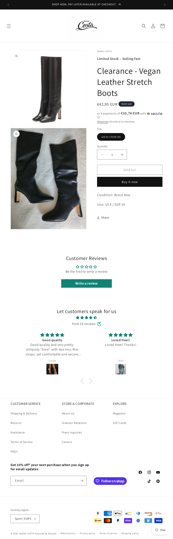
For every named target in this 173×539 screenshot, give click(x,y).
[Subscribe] (81, 481)
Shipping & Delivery (24, 413)
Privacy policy (87, 533)
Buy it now (130, 182)
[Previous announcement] (8, 4)
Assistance (18, 432)
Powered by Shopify (46, 533)
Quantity (102, 146)
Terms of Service (22, 442)
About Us (68, 413)
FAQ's (14, 451)
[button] (9, 26)
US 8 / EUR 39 (113, 138)
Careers (67, 442)
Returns (16, 423)
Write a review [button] (86, 283)
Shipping (102, 121)
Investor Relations (74, 423)
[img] (86, 318)
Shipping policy (130, 533)
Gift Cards (119, 423)
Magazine (119, 413)
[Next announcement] (164, 4)
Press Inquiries (72, 432)
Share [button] (105, 217)
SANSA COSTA (26, 533)
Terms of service (108, 533)
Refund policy (68, 533)
